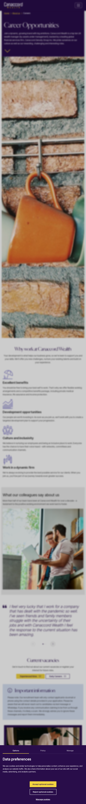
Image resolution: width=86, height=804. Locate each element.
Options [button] (16, 750)
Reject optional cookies (43, 792)
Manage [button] (70, 750)
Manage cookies (43, 799)
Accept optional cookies (43, 784)
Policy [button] (42, 750)
